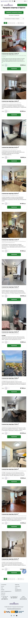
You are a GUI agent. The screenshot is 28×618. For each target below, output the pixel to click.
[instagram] (10, 1)
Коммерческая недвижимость (18, 590)
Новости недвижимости (6, 591)
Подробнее (14, 68)
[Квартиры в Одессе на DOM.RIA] (17, 612)
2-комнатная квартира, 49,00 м (10, 101)
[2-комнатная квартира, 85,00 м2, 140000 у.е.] (14, 544)
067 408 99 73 (5, 1)
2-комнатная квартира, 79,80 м (10, 378)
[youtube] (14, 1)
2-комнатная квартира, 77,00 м (10, 424)
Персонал (3, 593)
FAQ (2, 587)
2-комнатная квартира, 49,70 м (10, 53)
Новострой (17, 586)
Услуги (2, 586)
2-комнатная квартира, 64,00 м (10, 147)
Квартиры (17, 584)
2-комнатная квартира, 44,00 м (10, 239)
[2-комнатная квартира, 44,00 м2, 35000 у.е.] (14, 225)
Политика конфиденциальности (14, 608)
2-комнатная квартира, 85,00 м (10, 559)
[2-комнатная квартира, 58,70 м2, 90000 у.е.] (14, 179)
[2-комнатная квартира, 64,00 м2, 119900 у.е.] (14, 132)
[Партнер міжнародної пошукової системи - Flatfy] (7, 612)
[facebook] (12, 1)
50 (18, 23)
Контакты (3, 594)
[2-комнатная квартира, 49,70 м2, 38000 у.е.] (14, 39)
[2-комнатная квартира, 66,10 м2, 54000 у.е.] (14, 499)
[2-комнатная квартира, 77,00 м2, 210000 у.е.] (14, 409)
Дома (16, 587)
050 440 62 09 (23, 599)
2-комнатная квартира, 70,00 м (10, 287)
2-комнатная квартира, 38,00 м (10, 469)
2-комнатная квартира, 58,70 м (10, 193)
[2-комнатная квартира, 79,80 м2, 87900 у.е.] (14, 363)
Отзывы (2, 589)
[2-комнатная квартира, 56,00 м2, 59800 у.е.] (14, 317)
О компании (3, 584)
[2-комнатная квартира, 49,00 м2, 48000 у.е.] (14, 86)
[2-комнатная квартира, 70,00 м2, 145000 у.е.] (14, 272)
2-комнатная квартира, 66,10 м (10, 514)
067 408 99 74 (4, 599)
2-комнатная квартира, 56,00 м (10, 332)
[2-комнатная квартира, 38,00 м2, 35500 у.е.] (14, 454)
